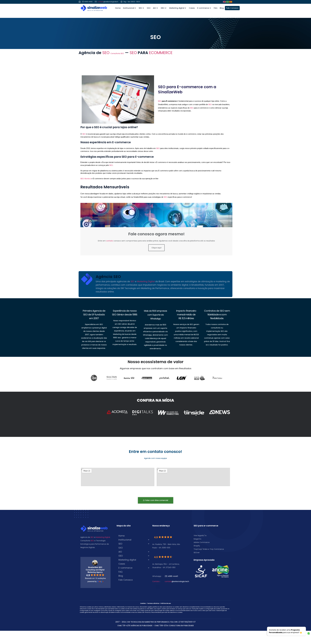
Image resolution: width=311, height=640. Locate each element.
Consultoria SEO (117, 53)
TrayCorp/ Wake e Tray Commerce (209, 549)
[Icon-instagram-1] (211, 2)
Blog (222, 8)
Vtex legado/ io (200, 535)
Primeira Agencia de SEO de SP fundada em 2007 (94, 314)
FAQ (215, 8)
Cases (192, 8)
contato (101, 2)
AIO (154, 8)
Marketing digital (176, 8)
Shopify (197, 546)
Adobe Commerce (202, 542)
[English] (224, 1)
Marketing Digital (146, 281)
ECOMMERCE (161, 52)
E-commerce (203, 8)
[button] (134, 540)
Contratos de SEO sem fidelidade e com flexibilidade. (217, 314)
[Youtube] (158, 587)
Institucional (128, 8)
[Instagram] (162, 587)
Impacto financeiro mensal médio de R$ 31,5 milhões (186, 314)
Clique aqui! (156, 247)
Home (118, 8)
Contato (156, 581)
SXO (149, 8)
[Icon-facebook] (204, 2)
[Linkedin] (218, 2)
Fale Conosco (232, 8)
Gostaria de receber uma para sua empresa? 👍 (285, 631)
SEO (140, 8)
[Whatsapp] (215, 2)
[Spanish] (230, 1)
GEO (162, 8)
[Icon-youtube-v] (207, 2)
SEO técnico (85, 178)
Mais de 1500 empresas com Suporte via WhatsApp (155, 314)
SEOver (197, 552)
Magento (197, 539)
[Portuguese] (227, 1)
